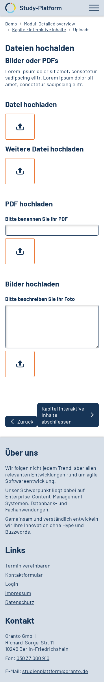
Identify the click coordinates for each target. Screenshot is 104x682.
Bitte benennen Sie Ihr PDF (36, 219)
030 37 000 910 (32, 658)
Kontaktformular (24, 575)
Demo (11, 23)
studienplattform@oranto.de (55, 671)
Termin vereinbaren (28, 565)
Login (11, 584)
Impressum (18, 593)
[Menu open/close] (94, 7)
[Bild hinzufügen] (19, 126)
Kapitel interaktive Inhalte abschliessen (63, 415)
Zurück (25, 421)
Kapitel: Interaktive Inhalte (39, 29)
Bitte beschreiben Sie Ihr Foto (40, 299)
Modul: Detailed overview (49, 23)
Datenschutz (19, 602)
